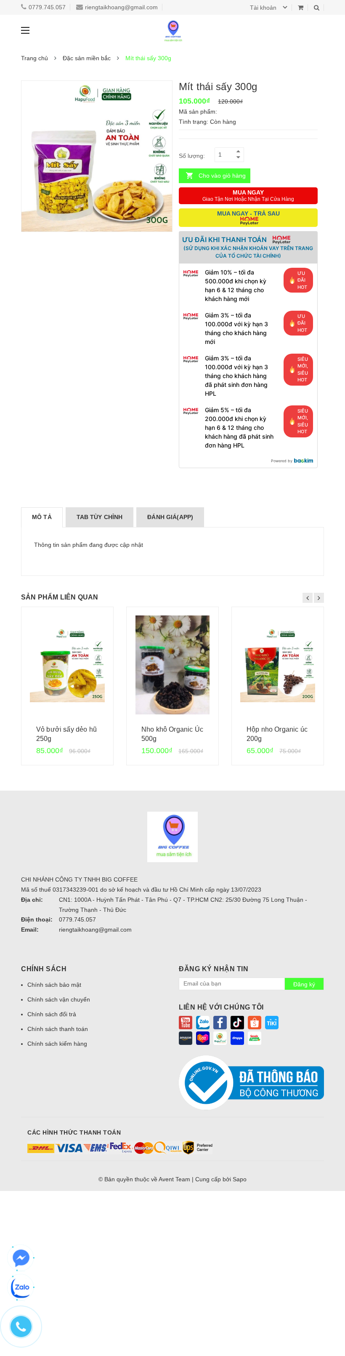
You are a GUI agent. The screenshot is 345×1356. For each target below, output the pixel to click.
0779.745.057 (47, 7)
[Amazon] (185, 1037)
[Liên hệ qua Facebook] (21, 1258)
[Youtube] (185, 1022)
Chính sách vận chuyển (58, 999)
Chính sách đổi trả (51, 1014)
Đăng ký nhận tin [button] (213, 968)
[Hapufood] (220, 1037)
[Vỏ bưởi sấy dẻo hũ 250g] (67, 664)
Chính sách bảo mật (54, 984)
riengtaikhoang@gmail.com (121, 7)
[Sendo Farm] (254, 1037)
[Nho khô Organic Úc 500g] (172, 664)
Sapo (240, 1179)
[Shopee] (254, 1022)
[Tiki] (272, 1022)
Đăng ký (304, 984)
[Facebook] (220, 1022)
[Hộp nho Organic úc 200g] (277, 664)
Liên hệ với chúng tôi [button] (221, 1007)
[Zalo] (203, 1022)
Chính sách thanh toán (57, 1029)
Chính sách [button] (43, 968)
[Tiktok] (237, 1022)
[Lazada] (203, 1037)
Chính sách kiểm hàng (57, 1043)
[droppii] (237, 1037)
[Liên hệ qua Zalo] (21, 1287)
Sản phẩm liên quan (59, 597)
